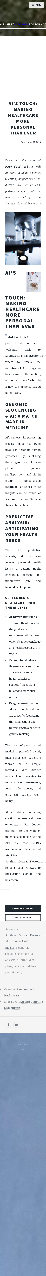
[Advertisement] (23, 65)
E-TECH (24, 1044)
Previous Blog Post (22, 908)
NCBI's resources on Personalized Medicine (23, 849)
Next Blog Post (23, 917)
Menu (38, 5)
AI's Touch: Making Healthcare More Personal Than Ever (23, 118)
